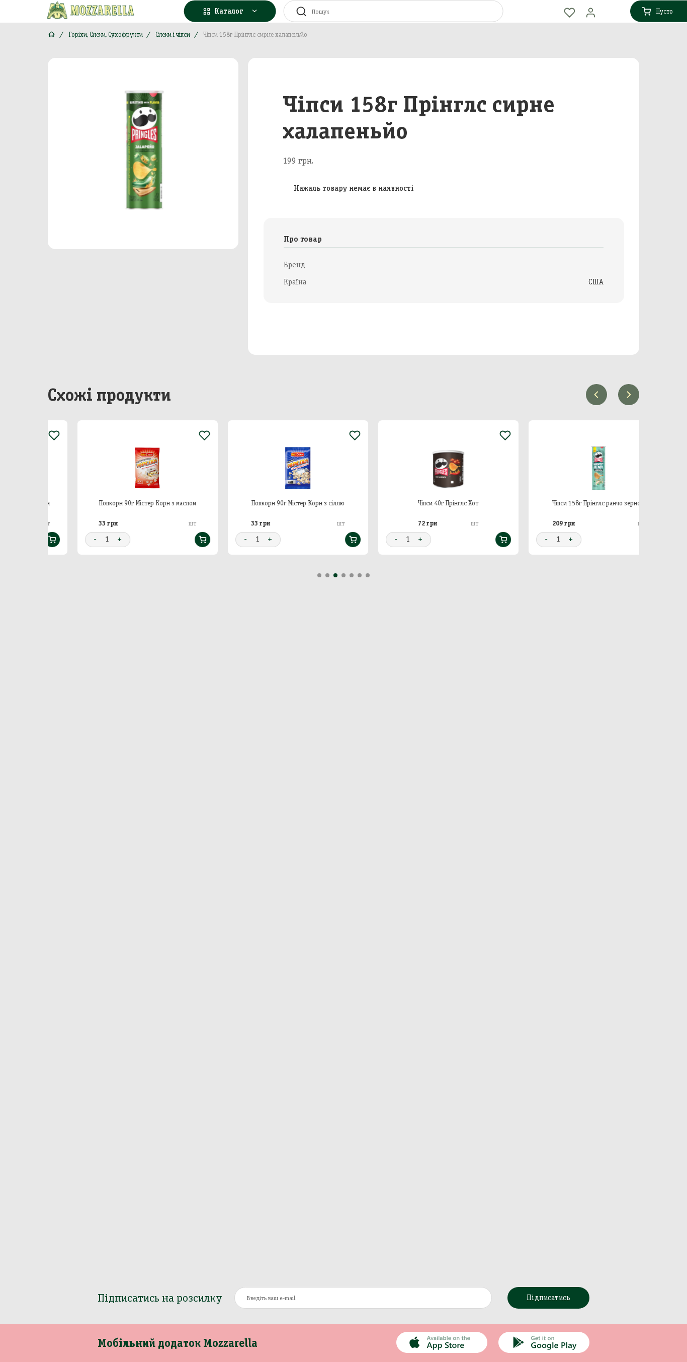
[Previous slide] (596, 394)
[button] (319, 575)
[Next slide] (628, 394)
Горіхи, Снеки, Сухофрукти (105, 34)
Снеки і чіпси (172, 34)
